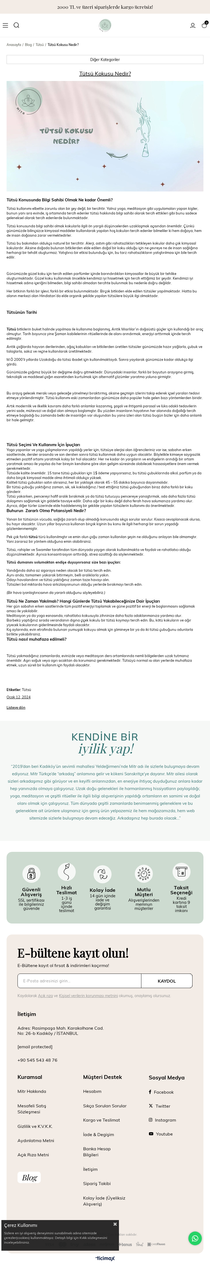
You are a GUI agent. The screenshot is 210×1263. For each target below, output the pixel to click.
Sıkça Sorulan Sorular (105, 1105)
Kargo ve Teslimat (101, 1120)
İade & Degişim (98, 1134)
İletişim (90, 1169)
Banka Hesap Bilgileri (97, 1151)
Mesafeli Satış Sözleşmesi (32, 1108)
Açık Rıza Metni (33, 1154)
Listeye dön (16, 707)
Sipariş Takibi (97, 1183)
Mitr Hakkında (32, 1091)
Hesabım (92, 1091)
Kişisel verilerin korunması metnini (88, 995)
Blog (29, 1177)
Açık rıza (45, 995)
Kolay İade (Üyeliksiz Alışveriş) (104, 1201)
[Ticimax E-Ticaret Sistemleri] (105, 1259)
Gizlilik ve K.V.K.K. (35, 1126)
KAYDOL (167, 981)
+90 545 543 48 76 (37, 1059)
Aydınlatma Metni (36, 1140)
